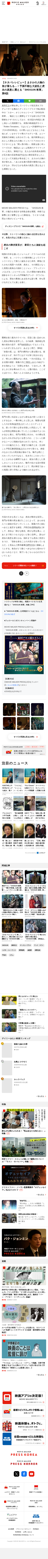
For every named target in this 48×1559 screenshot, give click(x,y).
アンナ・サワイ (39, 945)
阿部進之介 (19, 449)
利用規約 (36, 1529)
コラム (11, 955)
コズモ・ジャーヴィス (14, 272)
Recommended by (30, 853)
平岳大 (23, 155)
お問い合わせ (27, 1532)
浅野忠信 (30, 545)
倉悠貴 (25, 345)
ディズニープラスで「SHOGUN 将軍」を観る (23, 226)
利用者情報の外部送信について (23, 1535)
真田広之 (6, 106)
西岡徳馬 (36, 527)
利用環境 (18, 1532)
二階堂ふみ (29, 362)
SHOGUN (5, 945)
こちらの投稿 (11, 685)
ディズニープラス (25, 945)
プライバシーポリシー (23, 1529)
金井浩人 (18, 424)
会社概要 (11, 1529)
